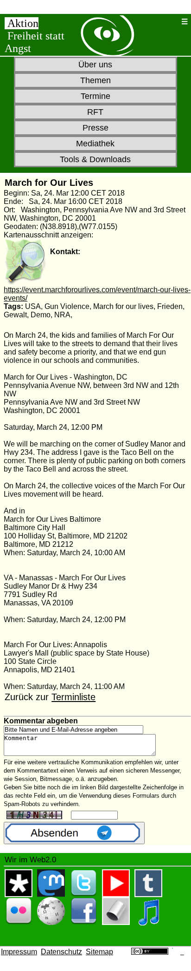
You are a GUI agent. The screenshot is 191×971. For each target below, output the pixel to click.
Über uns (95, 64)
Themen (95, 80)
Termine (95, 96)
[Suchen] (171, 21)
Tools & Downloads (95, 159)
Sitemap (99, 952)
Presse (95, 127)
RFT (95, 112)
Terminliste (73, 697)
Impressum (19, 952)
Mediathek (95, 143)
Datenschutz (61, 952)
